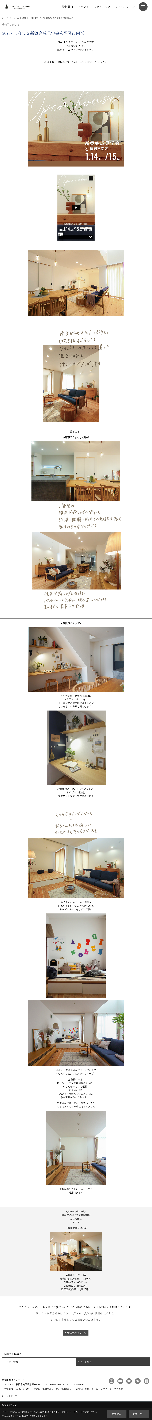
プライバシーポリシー (71, 1411)
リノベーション (125, 7)
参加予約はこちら (76, 1332)
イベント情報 (11, 1362)
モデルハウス (102, 7)
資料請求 (67, 7)
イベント (83, 7)
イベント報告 (84, 1362)
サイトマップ (10, 1396)
